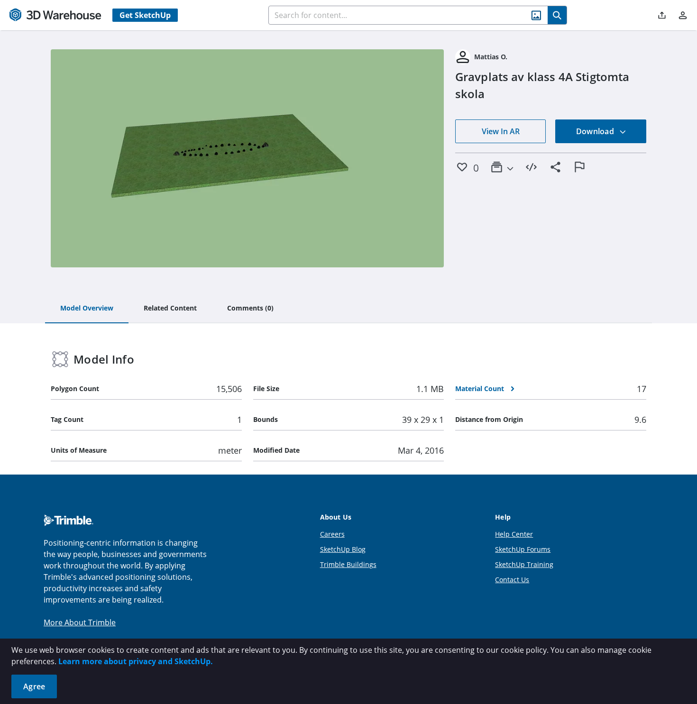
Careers (332, 534)
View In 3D (247, 158)
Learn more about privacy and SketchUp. (135, 661)
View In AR (501, 131)
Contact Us (512, 579)
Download (596, 131)
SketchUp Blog (343, 549)
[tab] (86, 308)
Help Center (514, 534)
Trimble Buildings (348, 564)
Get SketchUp (145, 15)
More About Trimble (80, 622)
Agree (34, 686)
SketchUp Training (524, 564)
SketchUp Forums (522, 549)
